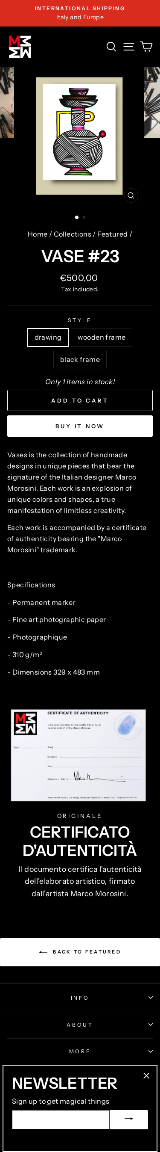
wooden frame (101, 337)
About (80, 1025)
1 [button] (77, 218)
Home (38, 234)
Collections (72, 234)
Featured (112, 234)
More (80, 1051)
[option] (80, 13)
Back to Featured (86, 952)
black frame (80, 359)
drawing (48, 337)
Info (80, 998)
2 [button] (85, 218)
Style (80, 320)
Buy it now (80, 426)
